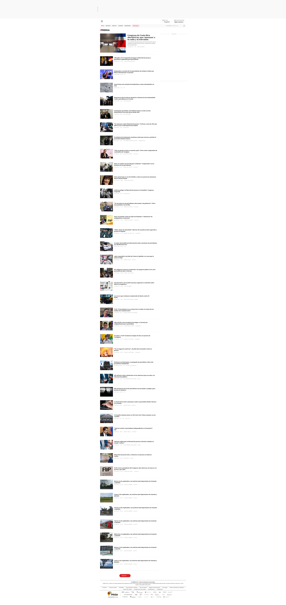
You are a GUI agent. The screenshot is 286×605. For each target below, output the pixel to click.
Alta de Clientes (143, 587)
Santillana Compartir (147, 592)
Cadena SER (154, 592)
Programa (167, 22)
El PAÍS (125, 592)
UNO (135, 594)
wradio (140, 594)
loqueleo (159, 596)
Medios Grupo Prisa (112, 597)
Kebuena (169, 594)
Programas (127, 25)
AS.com (159, 592)
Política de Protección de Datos (177, 587)
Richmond (124, 596)
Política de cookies (127, 589)
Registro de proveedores (154, 587)
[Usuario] (184, 26)
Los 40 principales (132, 592)
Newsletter (181, 26)
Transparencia (151, 589)
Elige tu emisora (179, 22)
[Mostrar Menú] (102, 21)
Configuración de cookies (140, 589)
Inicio (102, 25)
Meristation (166, 596)
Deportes (108, 25)
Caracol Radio (143, 21)
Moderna (132, 596)
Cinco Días (146, 594)
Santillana (139, 592)
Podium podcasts (139, 596)
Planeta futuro (163, 594)
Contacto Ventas (113, 587)
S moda (152, 596)
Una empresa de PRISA (112, 593)
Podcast (114, 25)
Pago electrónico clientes (131, 587)
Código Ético (160, 589)
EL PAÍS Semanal (157, 594)
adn (164, 592)
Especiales (136, 25)
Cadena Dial (151, 594)
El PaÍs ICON (146, 596)
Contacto (104, 587)
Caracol (169, 592)
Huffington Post (127, 594)
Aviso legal (164, 587)
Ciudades (120, 25)
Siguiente (124, 575)
